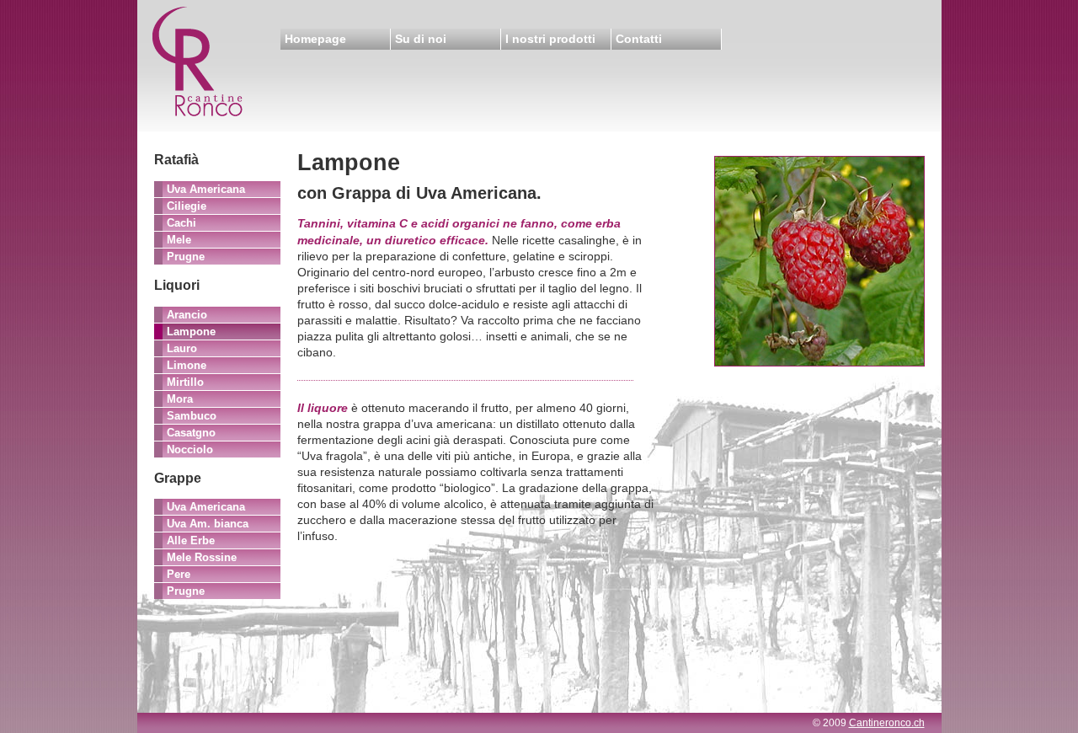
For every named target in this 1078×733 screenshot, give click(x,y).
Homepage (315, 39)
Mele (179, 239)
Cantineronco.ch (887, 723)
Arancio (187, 314)
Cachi (181, 223)
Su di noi (420, 39)
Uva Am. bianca (207, 523)
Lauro (182, 348)
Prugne (186, 256)
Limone (186, 365)
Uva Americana (206, 189)
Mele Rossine (202, 557)
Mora (180, 399)
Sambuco (191, 415)
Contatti (639, 39)
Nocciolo (190, 449)
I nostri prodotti (550, 39)
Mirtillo (185, 382)
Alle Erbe (191, 540)
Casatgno (191, 432)
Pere (178, 574)
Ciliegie (186, 206)
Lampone (191, 331)
